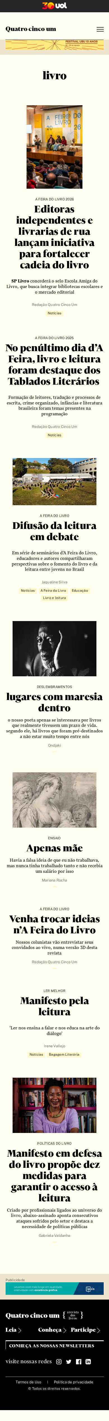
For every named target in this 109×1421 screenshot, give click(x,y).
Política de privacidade (73, 1382)
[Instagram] (59, 1362)
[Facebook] (78, 1362)
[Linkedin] (88, 1362)
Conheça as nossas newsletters (51, 1346)
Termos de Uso (28, 1382)
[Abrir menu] (100, 29)
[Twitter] (69, 1362)
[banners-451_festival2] (55, 44)
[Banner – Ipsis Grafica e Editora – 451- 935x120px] (55, 1288)
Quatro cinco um (31, 29)
